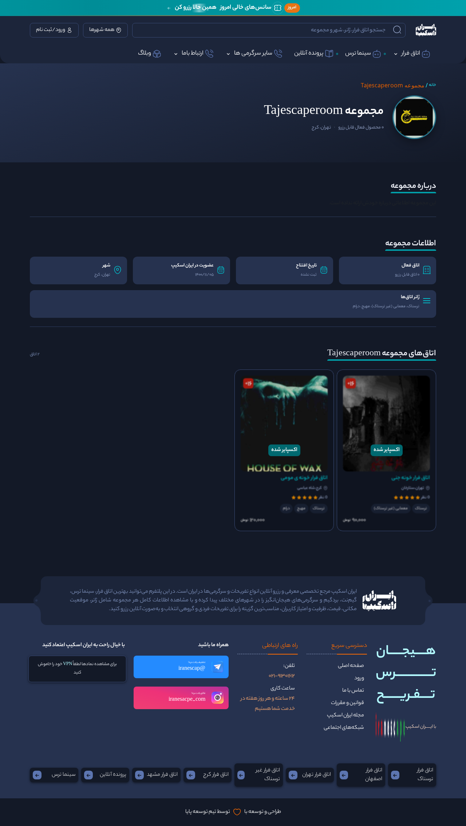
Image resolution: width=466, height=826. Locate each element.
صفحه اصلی (351, 666)
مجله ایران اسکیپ (345, 715)
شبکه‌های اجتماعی (344, 728)
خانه (432, 85)
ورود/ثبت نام (50, 30)
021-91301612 (282, 676)
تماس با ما (353, 691)
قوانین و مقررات (347, 703)
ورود (359, 678)
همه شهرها (101, 30)
